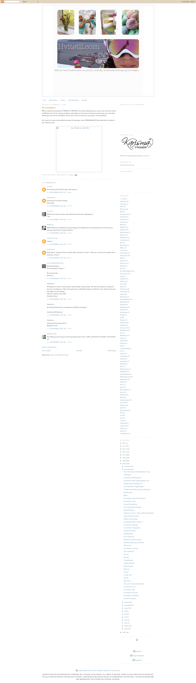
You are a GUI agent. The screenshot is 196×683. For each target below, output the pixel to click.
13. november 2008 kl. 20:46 (59, 192)
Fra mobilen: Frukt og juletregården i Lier (136, 481)
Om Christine (53, 100)
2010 (124, 458)
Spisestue (123, 405)
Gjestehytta (123, 289)
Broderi (122, 235)
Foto (121, 268)
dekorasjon (123, 255)
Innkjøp (122, 304)
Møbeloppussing (125, 377)
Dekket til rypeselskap (130, 519)
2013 (124, 449)
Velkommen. (127, 475)
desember (127, 466)
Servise (122, 392)
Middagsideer (124, 369)
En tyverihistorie (129, 537)
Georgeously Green (130, 531)
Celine (122, 250)
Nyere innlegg (46, 350)
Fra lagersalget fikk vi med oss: (133, 522)
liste (121, 346)
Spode (122, 408)
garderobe (123, 279)
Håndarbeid (123, 302)
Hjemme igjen (128, 492)
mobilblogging (124, 374)
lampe (122, 338)
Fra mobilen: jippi (129, 590)
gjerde (122, 286)
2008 (124, 464)
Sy (121, 415)
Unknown (50, 197)
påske (122, 387)
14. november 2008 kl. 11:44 (59, 299)
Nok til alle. (127, 545)
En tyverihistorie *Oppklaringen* (134, 486)
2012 (124, 452)
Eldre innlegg (112, 350)
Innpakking (123, 307)
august (126, 608)
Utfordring (123, 423)
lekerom (122, 343)
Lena (48, 186)
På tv (121, 384)
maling (122, 353)
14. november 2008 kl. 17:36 (59, 315)
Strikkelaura (50, 334)
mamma (122, 359)
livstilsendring (124, 348)
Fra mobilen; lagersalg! (131, 525)
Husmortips (123, 297)
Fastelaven (123, 263)
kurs (121, 333)
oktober (126, 602)
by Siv (49, 211)
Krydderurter (124, 330)
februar (126, 626)
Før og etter (123, 274)
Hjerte (125, 495)
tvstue (122, 421)
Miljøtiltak (123, 371)
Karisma (122, 320)
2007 (124, 632)
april (125, 620)
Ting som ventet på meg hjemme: (134, 584)
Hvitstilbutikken (74, 100)
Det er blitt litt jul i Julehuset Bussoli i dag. (137, 472)
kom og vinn (124, 328)
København (123, 335)
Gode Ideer (123, 292)
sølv (121, 418)
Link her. (146, 156)
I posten (126, 572)
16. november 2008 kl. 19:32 (59, 342)
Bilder (122, 225)
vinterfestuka (124, 433)
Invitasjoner (123, 312)
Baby (121, 206)
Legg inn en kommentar (49, 347)
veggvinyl (123, 426)
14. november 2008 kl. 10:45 (59, 278)
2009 (124, 461)
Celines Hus (123, 253)
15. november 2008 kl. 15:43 (59, 328)
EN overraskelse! (49, 107)
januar (126, 629)
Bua (121, 243)
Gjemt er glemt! (128, 566)
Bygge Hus (123, 245)
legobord (123, 341)
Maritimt (123, 364)
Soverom (123, 402)
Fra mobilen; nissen (130, 501)
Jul (121, 317)
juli (125, 611)
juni (125, 614)
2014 (124, 446)
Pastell (122, 382)
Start (44, 100)
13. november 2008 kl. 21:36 (59, 219)
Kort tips (126, 557)
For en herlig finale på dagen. (133, 507)
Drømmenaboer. (128, 534)
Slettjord (122, 395)
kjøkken (122, 325)
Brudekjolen (124, 237)
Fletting (122, 266)
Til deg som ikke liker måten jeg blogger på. (137, 489)
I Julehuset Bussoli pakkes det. (133, 483)
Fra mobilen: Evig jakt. (131, 593)
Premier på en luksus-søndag (132, 539)
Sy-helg (126, 578)
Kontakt (84, 100)
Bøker (122, 248)
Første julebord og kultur (131, 516)
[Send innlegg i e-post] (75, 174)
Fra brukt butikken (126, 271)
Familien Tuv (51, 238)
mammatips (123, 361)
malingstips (123, 356)
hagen (122, 294)
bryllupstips (123, 240)
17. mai (122, 199)
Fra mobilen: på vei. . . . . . (131, 587)
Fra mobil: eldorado (130, 598)
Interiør (122, 310)
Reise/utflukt (124, 390)
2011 (124, 455)
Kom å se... (127, 569)
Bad (121, 212)
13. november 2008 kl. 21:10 (59, 206)
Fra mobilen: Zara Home (131, 595)
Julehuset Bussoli (129, 563)
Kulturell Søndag (129, 510)
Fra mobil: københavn (130, 504)
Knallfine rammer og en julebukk (134, 542)
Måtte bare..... (128, 581)
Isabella (122, 315)
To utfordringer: (128, 560)
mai (125, 617)
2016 (124, 443)
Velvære (122, 428)
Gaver (122, 284)
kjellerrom (123, 322)
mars (125, 623)
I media (63, 100)
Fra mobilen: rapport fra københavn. (135, 498)
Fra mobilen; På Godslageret (132, 478)
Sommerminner (124, 400)
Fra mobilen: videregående (132, 528)
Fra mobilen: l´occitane (131, 548)
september (127, 605)
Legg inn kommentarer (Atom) (59, 355)
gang (121, 276)
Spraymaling (124, 410)
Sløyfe (122, 397)
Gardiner (122, 281)
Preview (126, 554)
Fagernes (123, 261)
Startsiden (79, 350)
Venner (122, 431)
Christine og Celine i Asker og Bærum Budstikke (139, 513)
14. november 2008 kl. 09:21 (59, 258)
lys (121, 351)
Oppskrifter (123, 379)
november (127, 469)
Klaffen (49, 225)
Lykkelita (50, 249)
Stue (121, 413)
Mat (121, 366)
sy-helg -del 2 (128, 575)
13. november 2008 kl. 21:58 (59, 244)
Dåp (121, 258)
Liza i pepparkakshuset (54, 263)
